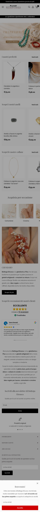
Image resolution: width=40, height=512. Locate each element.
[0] (36, 7)
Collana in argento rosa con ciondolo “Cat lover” (14, 182)
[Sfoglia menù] (3, 7)
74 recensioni (23, 312)
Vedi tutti (35, 57)
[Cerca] (29, 7)
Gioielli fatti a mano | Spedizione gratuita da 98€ (20, 1)
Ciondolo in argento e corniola (11, 87)
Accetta (20, 508)
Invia (20, 411)
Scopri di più (9, 292)
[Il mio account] (33, 7)
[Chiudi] (37, 483)
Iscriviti (7, 473)
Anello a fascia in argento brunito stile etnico (13, 135)
